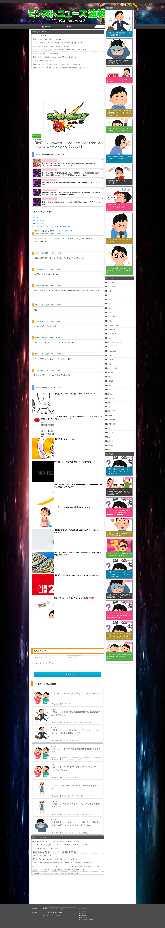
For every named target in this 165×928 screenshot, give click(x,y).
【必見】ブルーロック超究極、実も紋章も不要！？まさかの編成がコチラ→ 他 (57, 859)
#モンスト (36, 218)
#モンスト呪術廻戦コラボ (41, 226)
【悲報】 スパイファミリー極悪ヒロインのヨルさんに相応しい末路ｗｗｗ (56, 64)
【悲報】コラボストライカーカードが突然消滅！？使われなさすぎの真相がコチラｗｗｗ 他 (61, 862)
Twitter (36, 912)
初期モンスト (73, 722)
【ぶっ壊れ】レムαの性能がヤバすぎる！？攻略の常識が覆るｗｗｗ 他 (55, 873)
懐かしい (81, 722)
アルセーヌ (66, 796)
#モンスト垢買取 (38, 220)
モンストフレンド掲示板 (86, 920)
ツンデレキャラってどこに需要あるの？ (45, 53)
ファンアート (81, 796)
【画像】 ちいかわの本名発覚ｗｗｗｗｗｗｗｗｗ (48, 39)
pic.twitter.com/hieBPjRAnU (61, 226)
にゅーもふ (83, 913)
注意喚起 (85, 833)
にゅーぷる (83, 915)
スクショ (65, 741)
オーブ (64, 833)
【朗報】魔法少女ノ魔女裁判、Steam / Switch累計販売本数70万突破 (54, 57)
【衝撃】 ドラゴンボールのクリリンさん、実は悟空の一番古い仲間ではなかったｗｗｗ (60, 68)
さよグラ (65, 777)
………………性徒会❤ (39, 35)
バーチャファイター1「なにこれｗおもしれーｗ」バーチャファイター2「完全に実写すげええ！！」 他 (65, 866)
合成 (79, 833)
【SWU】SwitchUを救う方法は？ (43, 60)
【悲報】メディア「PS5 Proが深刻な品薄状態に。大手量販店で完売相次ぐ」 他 (58, 870)
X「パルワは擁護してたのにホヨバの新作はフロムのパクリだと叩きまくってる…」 (59, 43)
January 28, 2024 (66, 231)
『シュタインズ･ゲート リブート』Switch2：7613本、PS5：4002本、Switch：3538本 (59, 50)
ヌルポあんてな (84, 911)
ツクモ (70, 814)
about (35, 908)
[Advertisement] (67, 84)
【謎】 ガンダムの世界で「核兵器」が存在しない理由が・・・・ (53, 46)
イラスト (73, 796)
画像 (76, 741)
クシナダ (65, 722)
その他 (56, 704)
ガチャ (69, 833)
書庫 (86, 722)
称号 (79, 759)
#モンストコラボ (38, 223)
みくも (85, 814)
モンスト (65, 704)
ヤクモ (90, 814)
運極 (89, 722)
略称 (76, 777)
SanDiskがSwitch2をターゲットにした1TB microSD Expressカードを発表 (56, 841)
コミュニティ (66, 759)
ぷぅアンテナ (83, 917)
